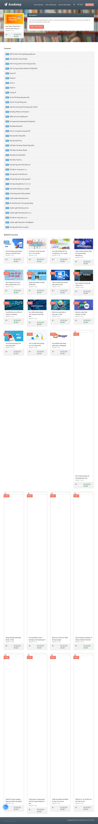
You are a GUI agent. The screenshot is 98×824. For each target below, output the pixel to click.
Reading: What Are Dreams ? (19, 112)
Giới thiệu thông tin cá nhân (19, 189)
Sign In (81, 4)
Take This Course (37, 27)
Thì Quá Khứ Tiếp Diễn (18, 136)
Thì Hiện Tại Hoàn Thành (18, 150)
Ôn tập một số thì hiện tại (18, 174)
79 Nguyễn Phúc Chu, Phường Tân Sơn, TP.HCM (80, 820)
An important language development (22, 121)
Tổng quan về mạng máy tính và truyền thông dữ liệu (37, 801)
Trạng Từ (13, 92)
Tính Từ (12, 88)
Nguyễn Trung (10, 30)
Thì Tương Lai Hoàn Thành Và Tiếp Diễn (23, 68)
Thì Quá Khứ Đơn (16, 141)
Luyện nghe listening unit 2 (19, 208)
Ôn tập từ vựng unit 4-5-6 (18, 218)
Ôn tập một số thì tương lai (19, 227)
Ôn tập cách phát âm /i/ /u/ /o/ (20, 184)
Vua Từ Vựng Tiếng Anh (18, 102)
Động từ (13, 78)
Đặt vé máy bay (38, 5)
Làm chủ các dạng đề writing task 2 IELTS (23, 107)
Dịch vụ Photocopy (50, 5)
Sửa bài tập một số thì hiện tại (20, 165)
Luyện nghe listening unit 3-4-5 (20, 213)
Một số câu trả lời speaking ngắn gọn (22, 54)
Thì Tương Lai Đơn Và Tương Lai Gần (23, 64)
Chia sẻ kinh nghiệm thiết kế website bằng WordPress (83, 253)
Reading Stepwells (16, 126)
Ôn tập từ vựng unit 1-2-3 (18, 169)
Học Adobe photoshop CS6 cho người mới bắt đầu (36, 314)
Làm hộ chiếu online (65, 5)
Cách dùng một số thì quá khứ (20, 193)
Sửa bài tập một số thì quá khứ (20, 179)
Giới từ (12, 83)
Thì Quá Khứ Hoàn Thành (18, 59)
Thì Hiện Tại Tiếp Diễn (17, 155)
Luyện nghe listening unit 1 (19, 198)
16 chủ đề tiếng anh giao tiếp (19, 97)
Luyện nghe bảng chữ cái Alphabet (22, 222)
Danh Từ (13, 73)
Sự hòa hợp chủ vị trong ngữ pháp (21, 203)
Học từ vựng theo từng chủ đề (20, 131)
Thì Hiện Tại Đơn (16, 160)
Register (90, 4)
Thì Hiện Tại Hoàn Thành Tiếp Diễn (22, 145)
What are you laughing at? (19, 117)
